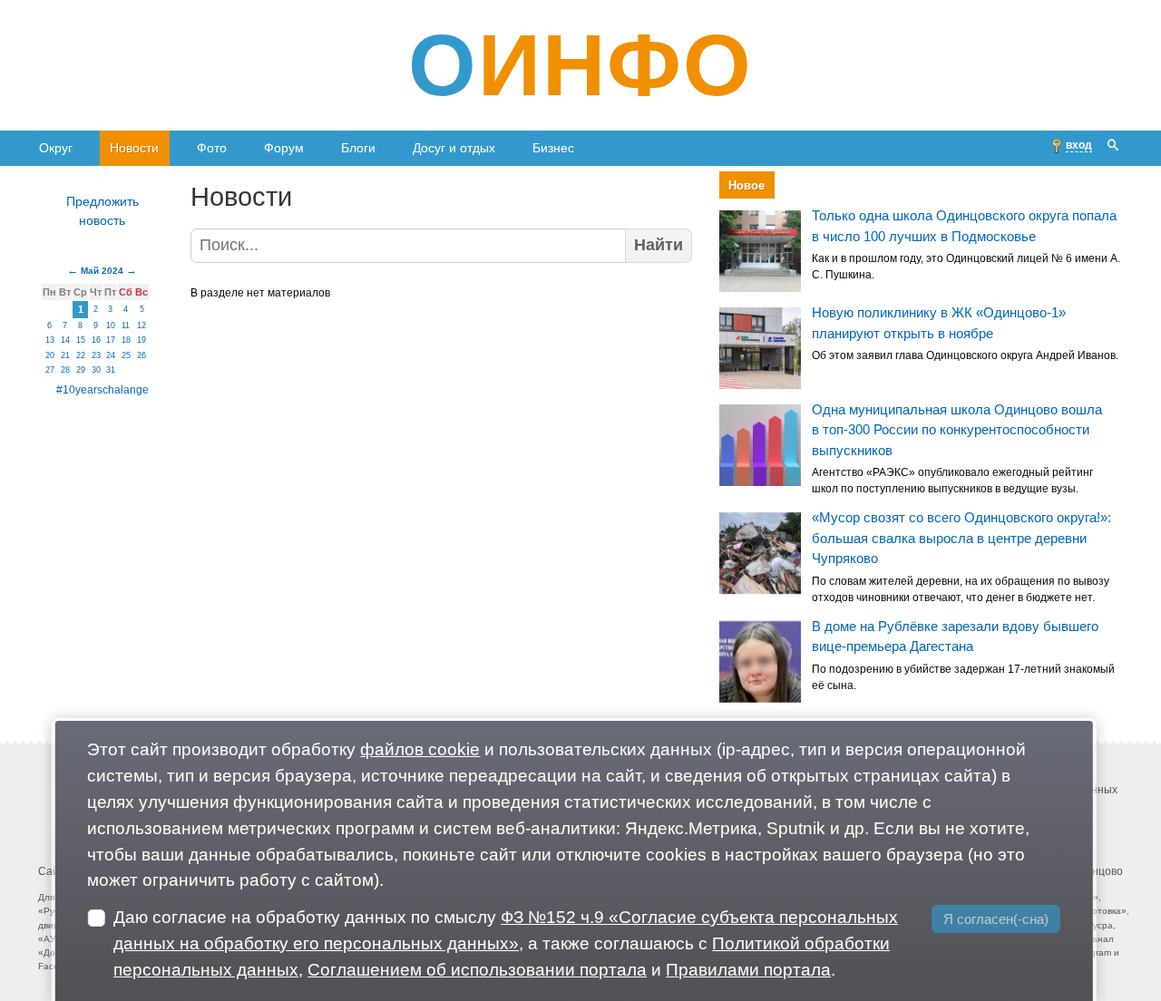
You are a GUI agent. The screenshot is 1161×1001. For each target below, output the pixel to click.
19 (141, 340)
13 (49, 340)
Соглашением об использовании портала (477, 969)
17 (110, 340)
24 (110, 355)
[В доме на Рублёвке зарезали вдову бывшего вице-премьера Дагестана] (760, 662)
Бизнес (553, 148)
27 (49, 369)
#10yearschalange (102, 390)
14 (65, 340)
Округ (56, 148)
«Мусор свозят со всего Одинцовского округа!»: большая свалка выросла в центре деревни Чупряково (961, 538)
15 (80, 340)
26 (141, 355)
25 (126, 355)
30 (96, 369)
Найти (658, 245)
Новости (134, 148)
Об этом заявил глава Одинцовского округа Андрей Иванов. (965, 355)
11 (126, 325)
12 (141, 325)
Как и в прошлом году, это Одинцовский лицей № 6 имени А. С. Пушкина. (966, 267)
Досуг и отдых (454, 148)
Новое (746, 185)
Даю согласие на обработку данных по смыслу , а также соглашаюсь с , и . (505, 943)
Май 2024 (102, 271)
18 (126, 340)
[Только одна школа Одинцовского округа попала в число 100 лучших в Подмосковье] (760, 251)
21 (65, 355)
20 (49, 355)
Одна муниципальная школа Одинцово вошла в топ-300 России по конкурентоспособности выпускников (957, 430)
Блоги (358, 148)
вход (1079, 145)
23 (96, 355)
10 (110, 325)
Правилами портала (748, 969)
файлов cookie (420, 749)
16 (96, 340)
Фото (212, 148)
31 (110, 369)
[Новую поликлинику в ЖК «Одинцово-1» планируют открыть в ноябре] (760, 348)
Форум (284, 148)
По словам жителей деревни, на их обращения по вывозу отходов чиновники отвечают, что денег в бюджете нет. (960, 589)
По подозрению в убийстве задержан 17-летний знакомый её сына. (963, 677)
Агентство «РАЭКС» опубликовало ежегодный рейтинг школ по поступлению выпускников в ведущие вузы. (952, 481)
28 (65, 369)
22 (80, 355)
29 (80, 369)
